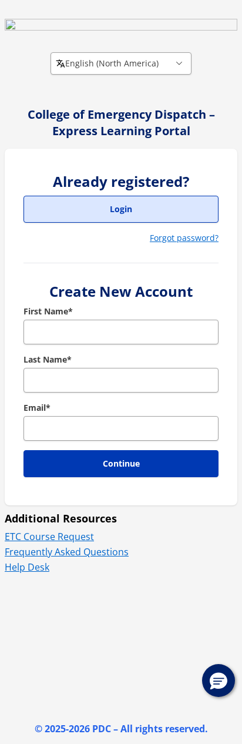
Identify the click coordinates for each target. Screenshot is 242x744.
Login (121, 209)
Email (37, 407)
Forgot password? (184, 237)
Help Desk (27, 567)
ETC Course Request (49, 536)
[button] (218, 680)
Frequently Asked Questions (67, 551)
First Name (48, 311)
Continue (121, 463)
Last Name (47, 359)
